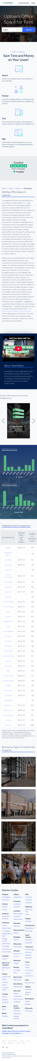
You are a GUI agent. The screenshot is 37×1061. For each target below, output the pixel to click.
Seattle (27, 1001)
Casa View (8, 570)
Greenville (28, 943)
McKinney (8, 641)
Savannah (5, 1002)
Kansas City (18, 953)
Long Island (17, 996)
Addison (8, 547)
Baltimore (17, 926)
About (4, 1041)
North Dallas (8, 651)
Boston (16, 933)
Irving (8, 626)
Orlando (5, 982)
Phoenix (5, 907)
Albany (16, 993)
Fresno (4, 925)
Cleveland (28, 900)
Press (28, 1041)
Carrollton (8, 560)
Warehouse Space (18, 836)
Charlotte (17, 1013)
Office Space (18, 772)
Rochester (17, 1002)
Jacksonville (6, 977)
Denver (4, 959)
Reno (15, 973)
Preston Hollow (8, 681)
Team (4, 1043)
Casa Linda (8, 565)
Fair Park (8, 597)
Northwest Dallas (8, 656)
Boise (4, 1009)
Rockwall (8, 695)
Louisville (17, 907)
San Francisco (7, 949)
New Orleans (18, 919)
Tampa (4, 985)
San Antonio (29, 976)
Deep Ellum (8, 582)
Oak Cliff (8, 661)
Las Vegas (17, 970)
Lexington (17, 904)
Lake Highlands (8, 631)
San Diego (5, 946)
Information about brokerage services (15, 1056)
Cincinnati (28, 897)
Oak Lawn (8, 666)
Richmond (28, 989)
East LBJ (8, 592)
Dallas (10, 188)
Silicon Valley (6, 952)
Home (4, 188)
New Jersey (17, 980)
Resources (11, 1043)
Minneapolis (18, 946)
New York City (18, 999)
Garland (8, 616)
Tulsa (27, 914)
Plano (8, 671)
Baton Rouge (18, 913)
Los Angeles (6, 931)
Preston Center (8, 676)
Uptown (18, 188)
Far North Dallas (8, 602)
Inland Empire (6, 928)
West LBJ (8, 725)
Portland (28, 921)
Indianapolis (18, 897)
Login (33, 3)
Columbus (28, 902)
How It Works (12, 1041)
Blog (23, 1043)
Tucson (4, 909)
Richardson (8, 690)
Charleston (29, 940)
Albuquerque (18, 986)
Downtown (8, 587)
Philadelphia (29, 928)
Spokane (28, 1004)
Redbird (8, 685)
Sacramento (6, 943)
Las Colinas (8, 636)
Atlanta (4, 997)
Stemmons (8, 705)
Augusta (5, 999)
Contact (22, 1041)
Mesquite (8, 646)
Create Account (23, 3)
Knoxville (28, 952)
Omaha (16, 963)
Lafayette (17, 916)
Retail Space (18, 804)
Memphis (28, 955)
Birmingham (6, 897)
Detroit (16, 940)
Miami (4, 979)
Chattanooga (29, 949)
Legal (18, 1043)
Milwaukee (28, 1011)
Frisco (8, 611)
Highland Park (8, 621)
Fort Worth (29, 970)
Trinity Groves (8, 710)
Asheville (17, 1011)
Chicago (5, 1016)
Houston (28, 973)
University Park (8, 715)
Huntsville (5, 900)
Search (29, 30)
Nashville (28, 958)
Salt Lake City (29, 983)
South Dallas (8, 700)
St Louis (16, 956)
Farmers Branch (8, 607)
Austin (27, 965)
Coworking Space (18, 869)
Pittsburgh (28, 931)
